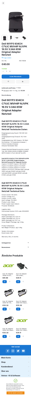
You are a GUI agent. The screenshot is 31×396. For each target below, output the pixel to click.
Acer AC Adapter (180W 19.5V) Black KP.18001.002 (7, 274)
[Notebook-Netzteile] (3, 3)
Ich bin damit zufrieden (15, 393)
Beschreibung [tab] (6, 95)
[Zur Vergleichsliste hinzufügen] (22, 82)
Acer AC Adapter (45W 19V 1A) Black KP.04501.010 (7, 302)
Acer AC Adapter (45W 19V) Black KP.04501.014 (21, 302)
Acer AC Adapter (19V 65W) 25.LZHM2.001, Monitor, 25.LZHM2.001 (21, 274)
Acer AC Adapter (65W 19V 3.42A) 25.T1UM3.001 (21, 329)
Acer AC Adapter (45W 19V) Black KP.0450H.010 (7, 329)
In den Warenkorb (15, 76)
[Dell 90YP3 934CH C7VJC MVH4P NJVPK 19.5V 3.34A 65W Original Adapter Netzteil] (15, 20)
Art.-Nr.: (4, 61)
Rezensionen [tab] (6, 247)
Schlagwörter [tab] (6, 243)
